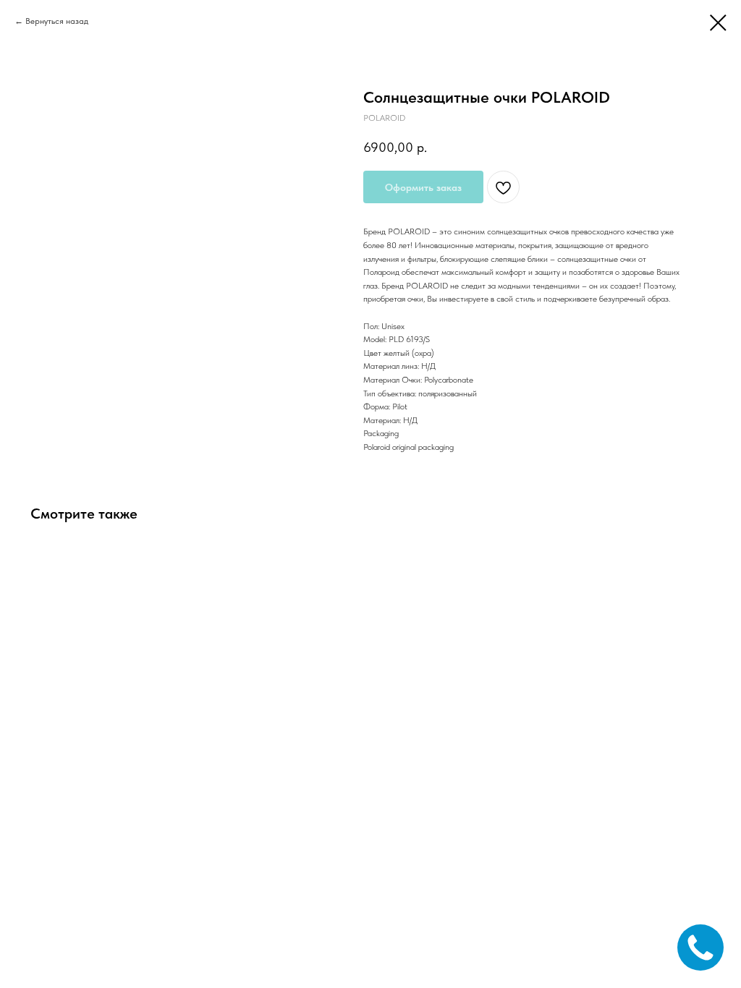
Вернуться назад (56, 21)
